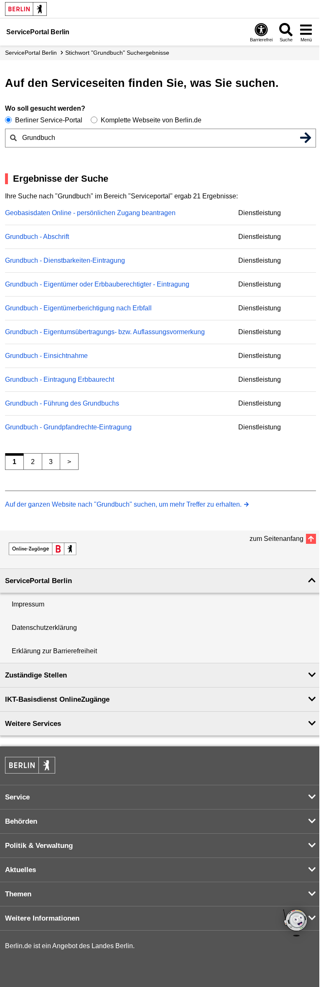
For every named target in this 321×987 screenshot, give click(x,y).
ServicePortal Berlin (31, 52)
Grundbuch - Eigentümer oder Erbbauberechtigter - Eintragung (97, 284)
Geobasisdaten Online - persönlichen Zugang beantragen (90, 212)
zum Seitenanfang (276, 538)
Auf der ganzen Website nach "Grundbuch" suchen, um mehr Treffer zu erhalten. (123, 504)
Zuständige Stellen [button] (36, 675)
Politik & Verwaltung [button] (39, 846)
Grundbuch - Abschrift (37, 236)
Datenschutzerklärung (44, 627)
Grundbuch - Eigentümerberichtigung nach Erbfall (78, 308)
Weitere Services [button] (33, 724)
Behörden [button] (21, 821)
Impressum (28, 604)
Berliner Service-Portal (48, 120)
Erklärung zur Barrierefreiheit (54, 651)
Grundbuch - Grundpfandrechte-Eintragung (68, 427)
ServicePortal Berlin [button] (38, 581)
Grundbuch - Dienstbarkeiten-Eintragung (65, 260)
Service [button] (17, 797)
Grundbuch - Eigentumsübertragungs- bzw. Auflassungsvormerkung (105, 331)
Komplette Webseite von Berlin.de (151, 120)
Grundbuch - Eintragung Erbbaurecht (59, 379)
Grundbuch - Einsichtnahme (46, 355)
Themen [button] (18, 894)
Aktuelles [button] (20, 870)
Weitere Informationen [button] (42, 918)
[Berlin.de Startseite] (26, 9)
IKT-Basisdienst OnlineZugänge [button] (57, 699)
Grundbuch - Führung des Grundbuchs (62, 403)
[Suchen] (305, 138)
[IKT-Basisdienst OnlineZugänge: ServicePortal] (42, 548)
